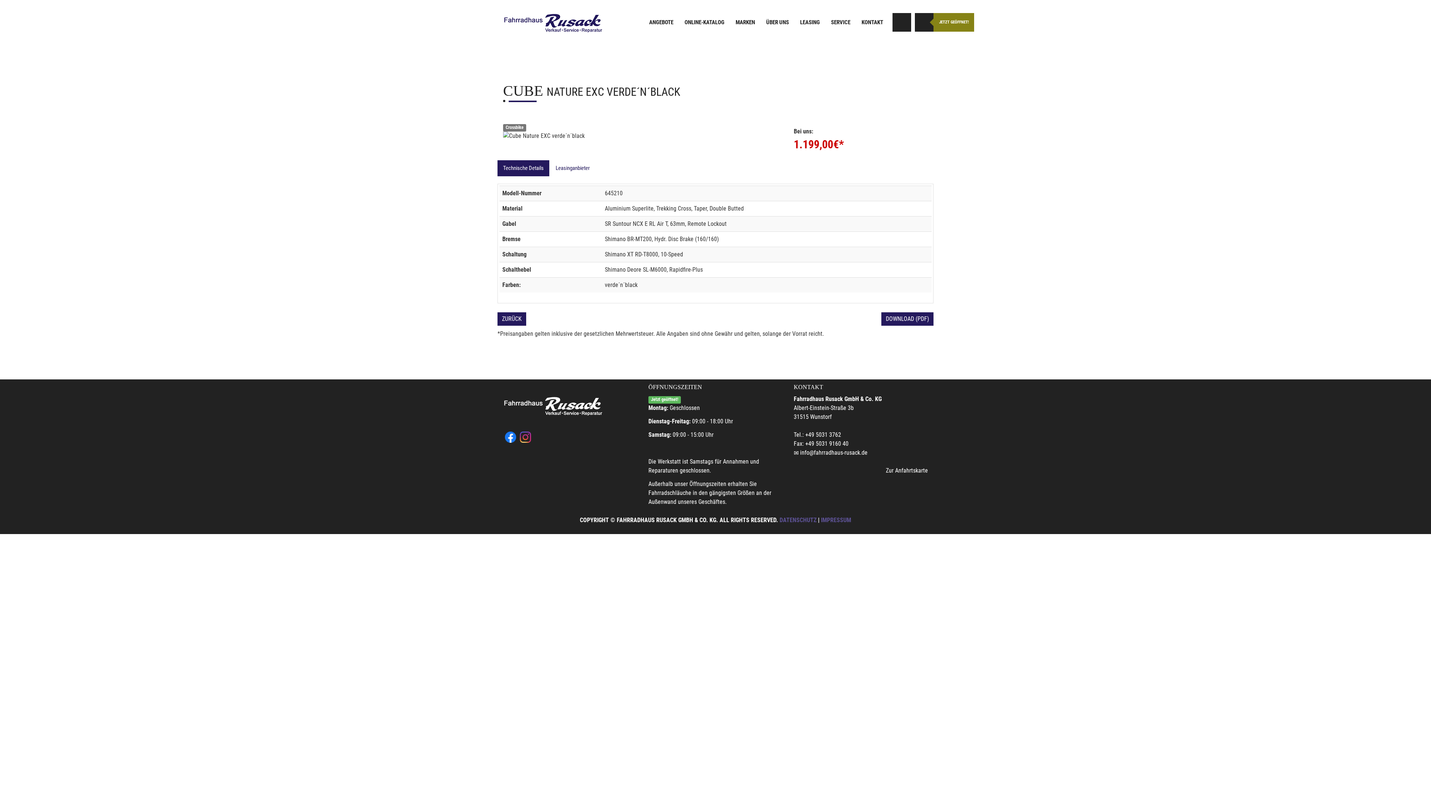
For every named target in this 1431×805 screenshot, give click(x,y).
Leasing (810, 22)
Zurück (512, 318)
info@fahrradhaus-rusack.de (834, 452)
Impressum (836, 520)
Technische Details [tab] (523, 168)
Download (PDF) (907, 318)
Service (840, 22)
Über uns (777, 22)
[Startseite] (553, 23)
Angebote (661, 22)
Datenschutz (798, 520)
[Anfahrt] (902, 22)
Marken (745, 22)
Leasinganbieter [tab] (573, 168)
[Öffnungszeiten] (924, 22)
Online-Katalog (704, 22)
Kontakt (872, 22)
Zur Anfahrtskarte (907, 470)
